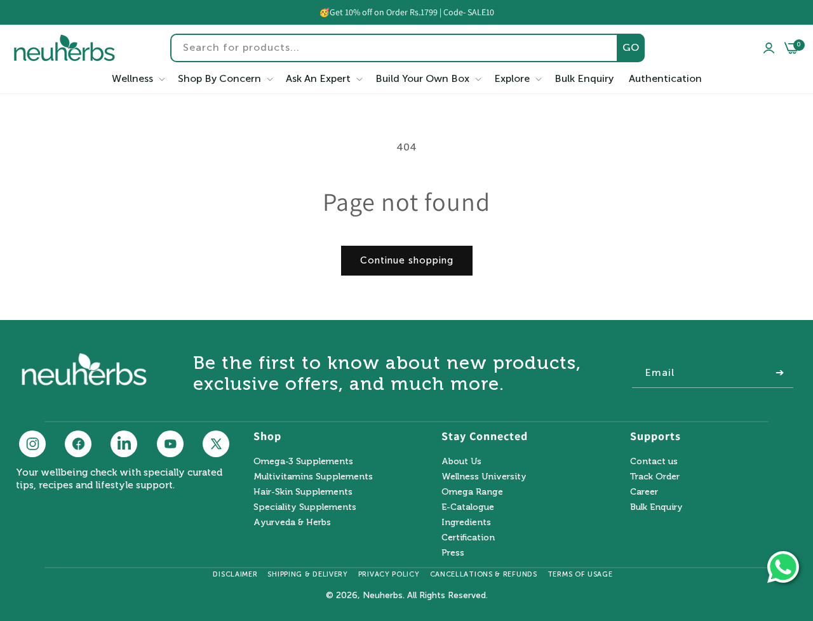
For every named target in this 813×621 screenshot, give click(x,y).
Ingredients (466, 522)
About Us (461, 462)
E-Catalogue (467, 507)
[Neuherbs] (64, 48)
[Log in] (768, 48)
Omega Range (472, 491)
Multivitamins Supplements (313, 476)
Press (452, 552)
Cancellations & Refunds (483, 574)
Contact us (654, 462)
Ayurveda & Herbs (292, 522)
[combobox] (407, 48)
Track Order (655, 476)
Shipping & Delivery (307, 574)
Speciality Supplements (304, 507)
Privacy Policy (389, 574)
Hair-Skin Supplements (303, 491)
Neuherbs (383, 595)
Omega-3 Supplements (303, 462)
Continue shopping (407, 260)
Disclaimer (235, 574)
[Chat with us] (783, 567)
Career (644, 491)
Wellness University (484, 476)
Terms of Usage (580, 574)
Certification (468, 537)
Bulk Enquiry (656, 507)
